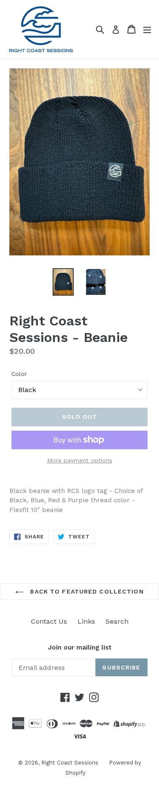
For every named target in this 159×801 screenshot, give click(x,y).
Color (19, 373)
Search (117, 621)
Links (86, 621)
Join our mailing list (80, 647)
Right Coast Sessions (69, 762)
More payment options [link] (79, 460)
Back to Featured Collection (85, 591)
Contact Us (49, 621)
